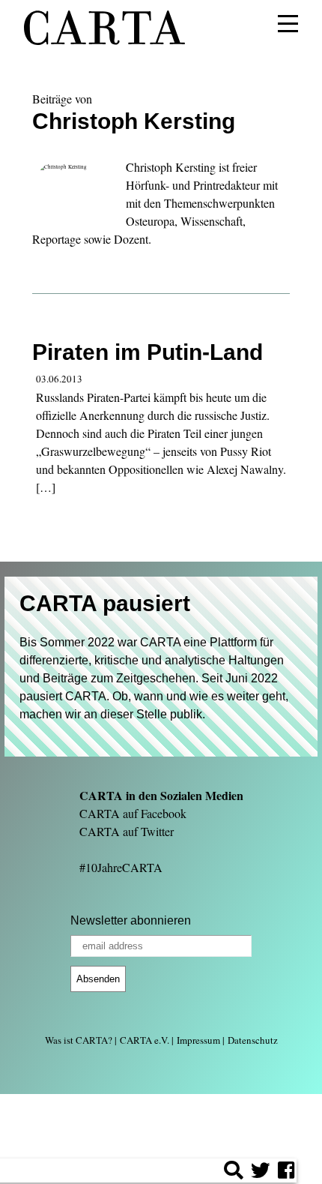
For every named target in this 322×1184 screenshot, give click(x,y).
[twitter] (261, 1172)
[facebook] (286, 1172)
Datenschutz (253, 1040)
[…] (45, 487)
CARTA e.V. (144, 1040)
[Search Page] (234, 1172)
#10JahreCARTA (120, 867)
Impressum (198, 1040)
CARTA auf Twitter (126, 831)
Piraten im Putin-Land (147, 351)
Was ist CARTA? (78, 1040)
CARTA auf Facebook (132, 813)
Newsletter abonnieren (130, 920)
